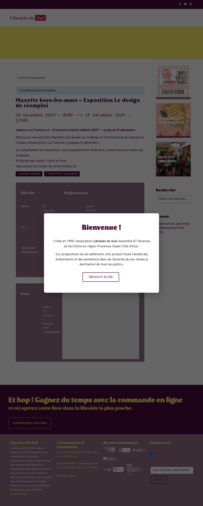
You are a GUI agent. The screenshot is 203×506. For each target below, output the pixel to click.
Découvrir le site (101, 277)
